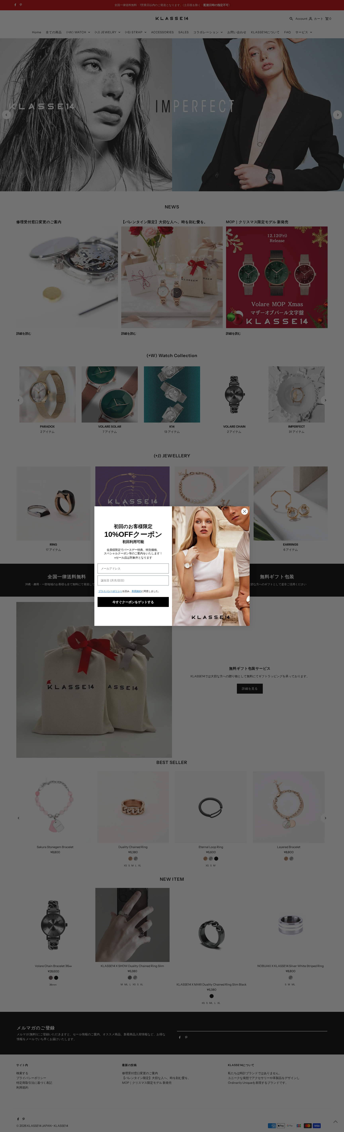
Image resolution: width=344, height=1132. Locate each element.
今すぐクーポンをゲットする (133, 602)
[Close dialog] (244, 511)
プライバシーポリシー (110, 591)
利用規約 (136, 591)
